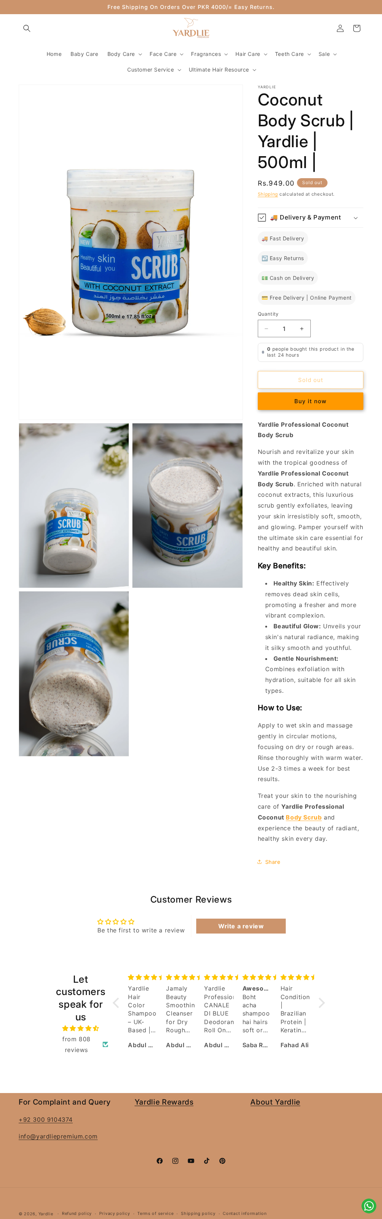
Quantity (268, 314)
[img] (80, 1028)
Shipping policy (198, 1213)
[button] (27, 28)
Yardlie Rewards (164, 1102)
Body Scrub (304, 817)
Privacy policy (114, 1213)
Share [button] (273, 862)
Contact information (244, 1213)
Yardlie (45, 1213)
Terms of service (155, 1213)
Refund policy (77, 1213)
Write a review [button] (241, 926)
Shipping (268, 194)
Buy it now (310, 401)
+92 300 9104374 (46, 1119)
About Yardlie (275, 1102)
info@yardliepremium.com (58, 1136)
